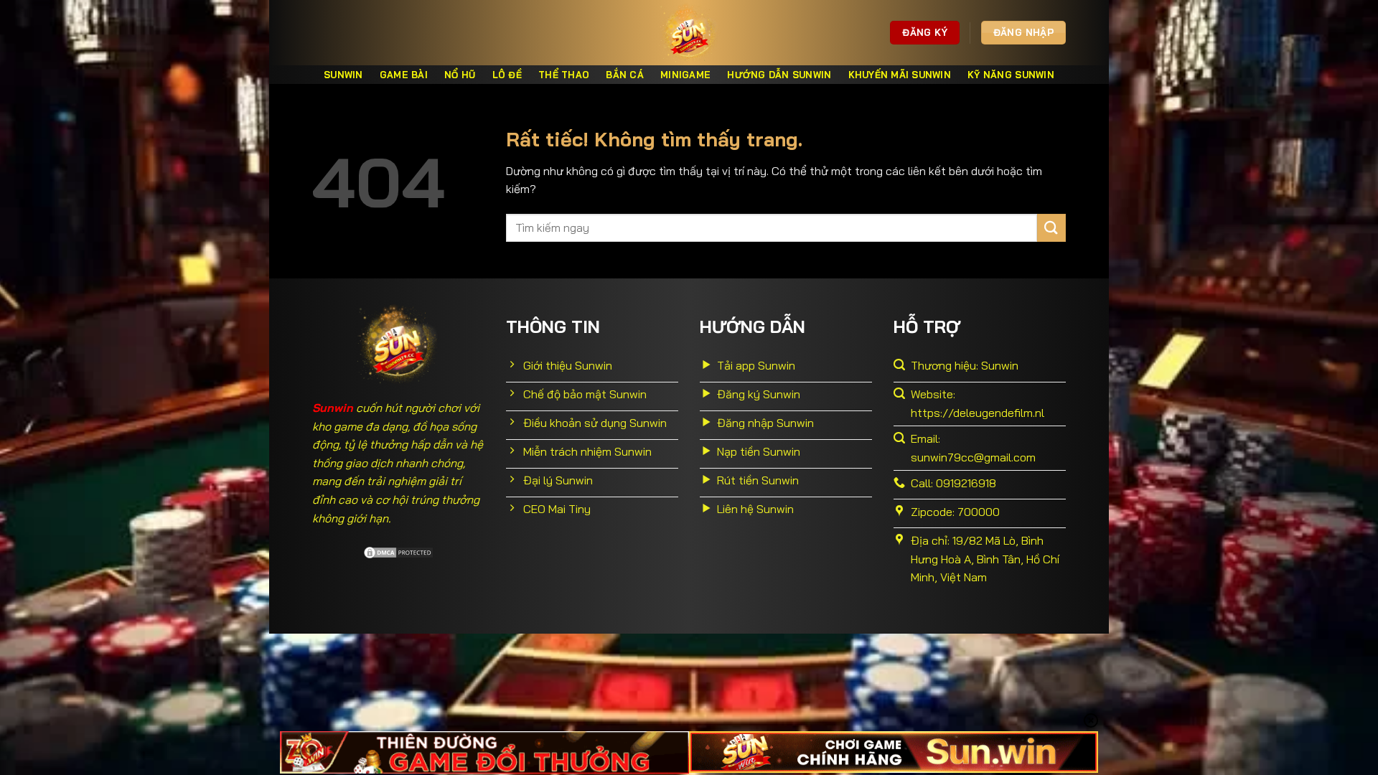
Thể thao (563, 74)
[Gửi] (1051, 228)
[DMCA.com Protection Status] (398, 551)
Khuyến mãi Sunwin (899, 74)
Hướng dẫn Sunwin (779, 74)
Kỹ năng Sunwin (1010, 74)
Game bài (404, 74)
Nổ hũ (459, 74)
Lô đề (507, 74)
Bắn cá (625, 74)
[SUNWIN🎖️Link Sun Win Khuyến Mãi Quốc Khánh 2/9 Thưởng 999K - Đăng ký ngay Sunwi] (689, 32)
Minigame (685, 74)
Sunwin (343, 74)
